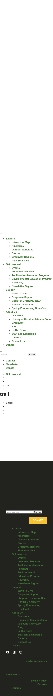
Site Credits (13, 674)
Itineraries (18, 246)
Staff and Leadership (24, 333)
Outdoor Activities (22, 249)
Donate (10, 344)
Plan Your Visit (20, 260)
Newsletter (12, 364)
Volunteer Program (23, 271)
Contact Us (18, 341)
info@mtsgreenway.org (36, 661)
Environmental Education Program (32, 279)
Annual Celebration (23, 304)
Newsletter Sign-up (23, 286)
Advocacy (17, 282)
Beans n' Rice (39, 680)
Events (16, 268)
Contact (10, 360)
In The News (19, 330)
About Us (11, 312)
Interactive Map (21, 242)
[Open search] (1, 351)
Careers (16, 337)
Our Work (17, 315)
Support (10, 290)
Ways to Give (19, 293)
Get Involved (13, 264)
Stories (16, 253)
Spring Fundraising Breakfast (29, 308)
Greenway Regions (23, 257)
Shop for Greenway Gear (26, 301)
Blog (14, 326)
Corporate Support (23, 297)
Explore (10, 238)
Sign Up (37, 512)
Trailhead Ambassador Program (30, 275)
